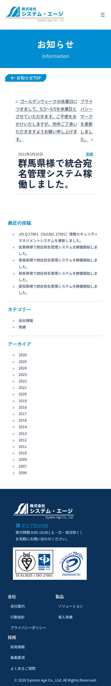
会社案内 (17, 606)
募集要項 (17, 657)
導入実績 (65, 617)
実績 (22, 326)
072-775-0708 (35, 525)
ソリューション (70, 606)
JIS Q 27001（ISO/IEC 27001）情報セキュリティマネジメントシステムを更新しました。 (58, 237)
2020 (23, 393)
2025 (23, 361)
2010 (23, 452)
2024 (23, 368)
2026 (23, 354)
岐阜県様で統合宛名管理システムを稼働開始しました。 (58, 276)
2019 (23, 400)
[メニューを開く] (103, 15)
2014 (23, 426)
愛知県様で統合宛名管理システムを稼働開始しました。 (58, 289)
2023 (23, 374)
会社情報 (26, 320)
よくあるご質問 (22, 668)
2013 (23, 433)
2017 (23, 413)
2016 (23, 420)
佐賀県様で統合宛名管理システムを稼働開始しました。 (58, 250)
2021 (23, 387)
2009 (23, 459)
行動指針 (17, 617)
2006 (23, 472)
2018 (23, 407)
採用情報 (17, 646)
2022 (23, 381)
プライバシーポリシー (28, 627)
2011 (23, 446)
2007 (23, 466)
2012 (23, 439)
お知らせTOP (28, 78)
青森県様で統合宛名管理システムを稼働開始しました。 (58, 263)
